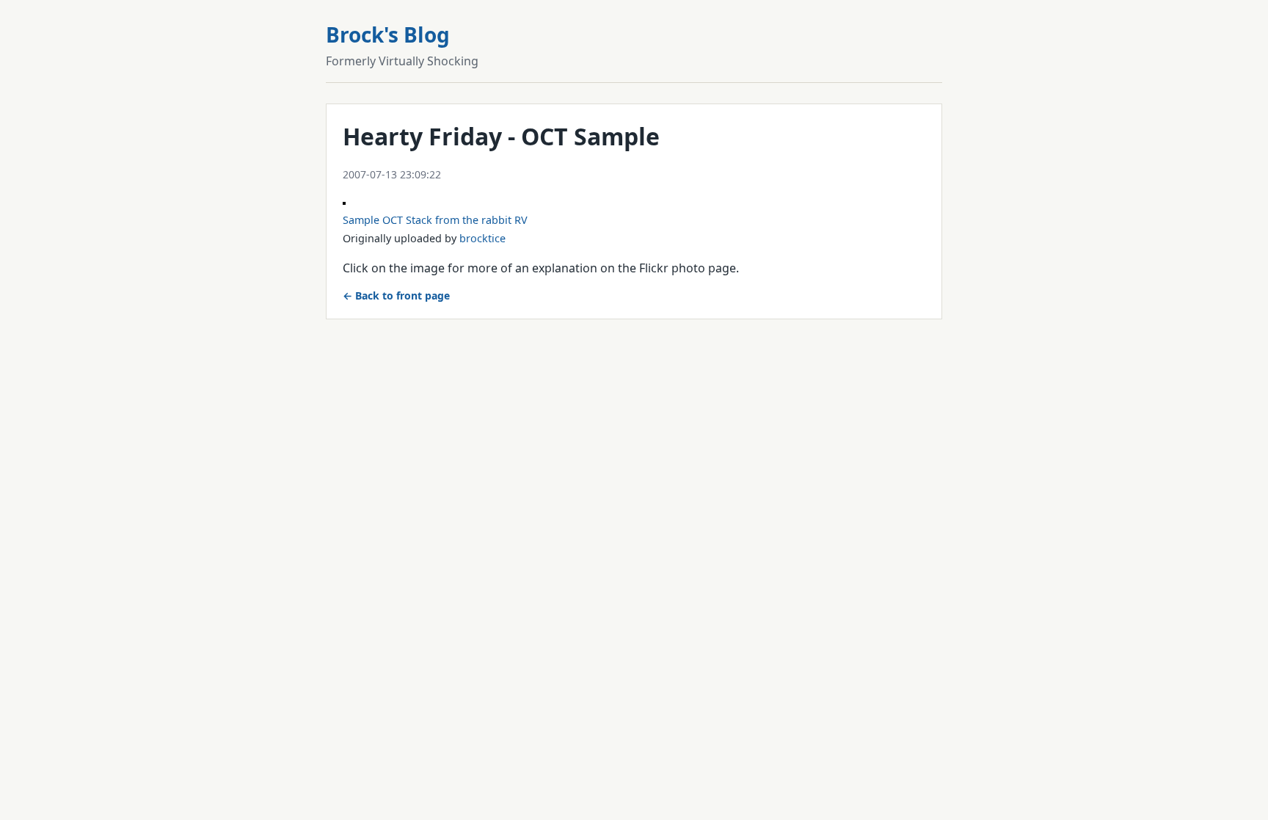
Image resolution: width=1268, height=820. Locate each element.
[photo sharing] (344, 200)
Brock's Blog (388, 34)
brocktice (482, 238)
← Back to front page (396, 295)
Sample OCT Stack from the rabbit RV (435, 220)
